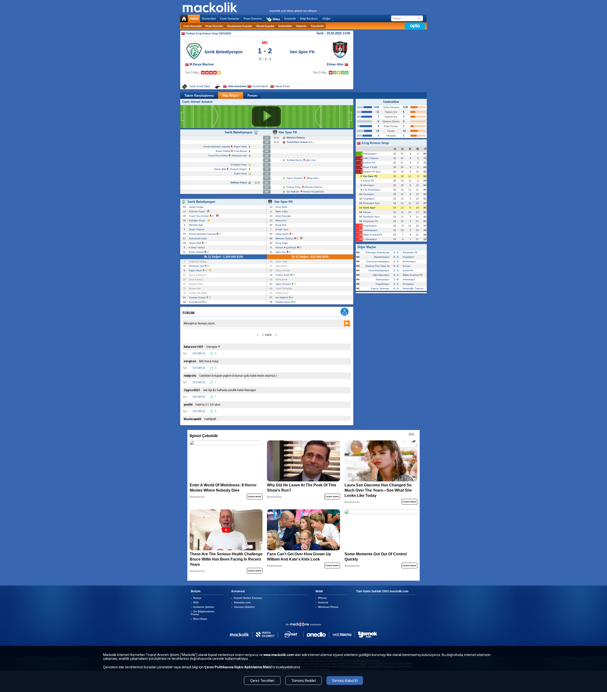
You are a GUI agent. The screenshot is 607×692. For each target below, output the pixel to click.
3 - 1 (396, 252)
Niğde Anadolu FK (413, 275)
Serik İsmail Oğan (200, 86)
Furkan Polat (294, 187)
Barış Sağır (282, 243)
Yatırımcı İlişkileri (244, 607)
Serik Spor (369, 207)
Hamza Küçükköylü (313, 191)
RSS (195, 602)
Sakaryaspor (370, 153)
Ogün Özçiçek (294, 178)
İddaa (276, 19)
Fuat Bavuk (240, 151)
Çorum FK (368, 180)
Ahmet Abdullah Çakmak (216, 146)
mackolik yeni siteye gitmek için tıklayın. (293, 10)
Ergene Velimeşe (380, 288)
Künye (197, 598)
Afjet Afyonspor (381, 275)
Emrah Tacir (283, 229)
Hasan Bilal (220, 169)
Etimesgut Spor (371, 203)
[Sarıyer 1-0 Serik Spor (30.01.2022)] (211, 72)
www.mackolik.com (278, 655)
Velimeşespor (370, 230)
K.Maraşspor (370, 239)
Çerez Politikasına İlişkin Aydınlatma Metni (238, 667)
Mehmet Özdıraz (296, 137)
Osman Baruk (260, 86)
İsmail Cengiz (197, 207)
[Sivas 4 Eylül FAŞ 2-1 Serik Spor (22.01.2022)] (207, 72)
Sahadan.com (242, 602)
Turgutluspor (370, 225)
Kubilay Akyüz (294, 160)
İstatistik (290, 18)
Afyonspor (368, 185)
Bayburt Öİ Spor (372, 171)
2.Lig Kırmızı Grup (375, 143)
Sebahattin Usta (198, 238)
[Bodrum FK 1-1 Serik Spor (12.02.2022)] (219, 72)
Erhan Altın (336, 64)
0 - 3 (396, 288)
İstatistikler (285, 26)
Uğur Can (311, 160)
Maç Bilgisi (230, 95)
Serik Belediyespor (223, 52)
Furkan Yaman (197, 247)
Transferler (317, 26)
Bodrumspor (409, 261)
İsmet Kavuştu (284, 216)
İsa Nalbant (293, 191)
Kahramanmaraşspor (378, 261)
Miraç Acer (282, 220)
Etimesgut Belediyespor (378, 252)
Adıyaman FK (370, 221)
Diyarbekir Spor (371, 216)
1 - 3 (396, 261)
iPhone (322, 598)
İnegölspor (369, 198)
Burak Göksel (223, 151)
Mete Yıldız (282, 211)
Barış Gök (282, 225)
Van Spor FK (302, 52)
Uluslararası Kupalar (239, 26)
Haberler (301, 26)
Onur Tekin (282, 207)
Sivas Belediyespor (378, 270)
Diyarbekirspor (381, 257)
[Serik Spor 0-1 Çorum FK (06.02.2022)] (215, 72)
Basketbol (209, 18)
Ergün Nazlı (240, 146)
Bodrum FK (369, 162)
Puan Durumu (253, 18)
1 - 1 (396, 284)
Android (323, 602)
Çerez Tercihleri (262, 680)
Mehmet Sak (196, 225)
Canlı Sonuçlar (229, 18)
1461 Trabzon (370, 158)
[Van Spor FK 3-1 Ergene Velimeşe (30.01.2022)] (334, 72)
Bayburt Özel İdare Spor (379, 266)
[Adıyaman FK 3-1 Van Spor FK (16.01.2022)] (330, 72)
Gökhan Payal (238, 182)
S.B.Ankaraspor (371, 189)
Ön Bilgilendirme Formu (202, 613)
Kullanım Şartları (203, 607)
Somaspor (368, 194)
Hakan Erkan (282, 86)
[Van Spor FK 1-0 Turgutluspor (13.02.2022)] (347, 72)
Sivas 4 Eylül (370, 167)
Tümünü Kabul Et (345, 680)
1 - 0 (396, 279)
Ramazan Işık (239, 155)
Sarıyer (367, 212)
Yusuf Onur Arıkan (297, 142)
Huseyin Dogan (238, 169)
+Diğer (326, 18)
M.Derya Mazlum (201, 64)
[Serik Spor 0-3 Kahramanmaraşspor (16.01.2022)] (203, 72)
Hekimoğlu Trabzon (413, 288)
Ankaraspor (409, 279)
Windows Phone (328, 607)
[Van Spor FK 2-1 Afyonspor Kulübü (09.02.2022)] (343, 72)
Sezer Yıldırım (197, 229)
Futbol (194, 18)
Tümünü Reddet (303, 680)
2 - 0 (396, 270)
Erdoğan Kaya (239, 164)
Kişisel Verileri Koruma (248, 598)
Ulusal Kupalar (265, 26)
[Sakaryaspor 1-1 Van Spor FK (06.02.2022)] (338, 72)
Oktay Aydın (312, 178)
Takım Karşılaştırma (199, 95)
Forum (252, 95)
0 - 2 (396, 257)
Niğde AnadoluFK (372, 234)
